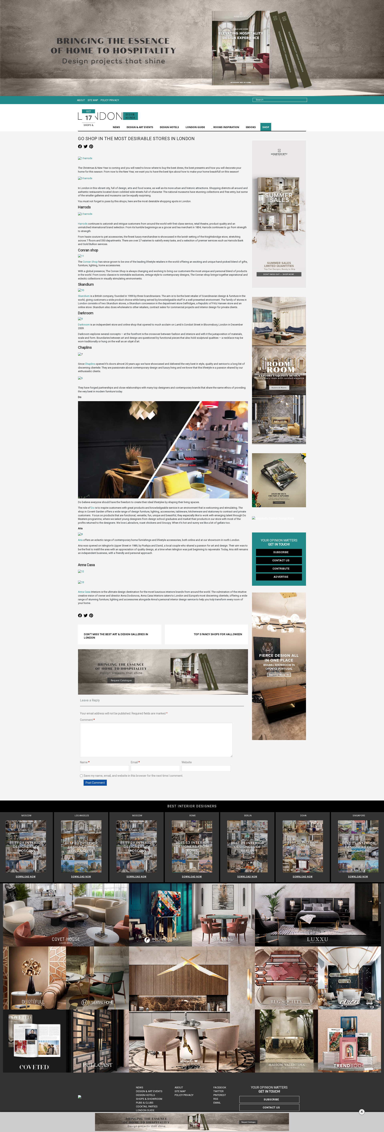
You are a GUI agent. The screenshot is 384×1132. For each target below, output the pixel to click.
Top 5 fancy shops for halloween (218, 634)
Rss (215, 1098)
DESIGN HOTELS (169, 127)
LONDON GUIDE (195, 127)
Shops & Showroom (149, 1098)
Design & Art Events (149, 1091)
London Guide (145, 1110)
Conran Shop (90, 261)
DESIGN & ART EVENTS (140, 127)
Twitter (218, 1091)
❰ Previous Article (96, 630)
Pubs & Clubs (144, 1102)
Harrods (83, 223)
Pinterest (219, 1095)
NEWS (116, 127)
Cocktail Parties (147, 1106)
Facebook (219, 1087)
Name (85, 762)
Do (92, 507)
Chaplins (90, 363)
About (81, 100)
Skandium (84, 295)
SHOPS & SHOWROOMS (89, 127)
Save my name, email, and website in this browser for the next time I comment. (133, 775)
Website (187, 762)
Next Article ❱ (233, 630)
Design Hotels (145, 1095)
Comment (87, 719)
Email (135, 762)
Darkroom (84, 324)
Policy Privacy (110, 100)
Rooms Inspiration (226, 127)
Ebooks (251, 127)
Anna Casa (84, 591)
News (139, 1087)
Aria (80, 539)
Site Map (93, 100)
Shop (265, 127)
